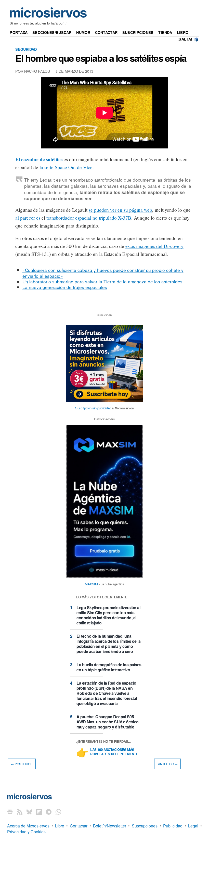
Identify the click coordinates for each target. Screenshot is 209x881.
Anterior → (167, 764)
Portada (19, 32)
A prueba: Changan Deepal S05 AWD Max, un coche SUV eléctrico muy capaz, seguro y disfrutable (107, 722)
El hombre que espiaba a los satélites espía (101, 58)
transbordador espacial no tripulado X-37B (88, 218)
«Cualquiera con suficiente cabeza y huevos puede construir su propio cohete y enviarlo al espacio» (103, 273)
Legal (193, 826)
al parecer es (27, 218)
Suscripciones (138, 32)
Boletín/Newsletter (109, 826)
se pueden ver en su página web (120, 210)
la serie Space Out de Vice (66, 167)
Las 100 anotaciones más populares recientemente (114, 752)
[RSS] (19, 811)
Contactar (106, 32)
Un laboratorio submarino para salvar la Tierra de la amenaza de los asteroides (102, 281)
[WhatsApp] (58, 811)
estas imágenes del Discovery (154, 246)
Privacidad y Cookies (26, 832)
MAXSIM (91, 584)
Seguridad (26, 49)
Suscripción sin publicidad (93, 408)
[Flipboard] (39, 811)
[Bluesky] (29, 811)
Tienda (165, 32)
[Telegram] (48, 811)
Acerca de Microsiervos (28, 826)
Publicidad (172, 826)
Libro (182, 32)
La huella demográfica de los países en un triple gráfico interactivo (108, 667)
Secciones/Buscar (52, 32)
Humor (83, 32)
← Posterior (22, 764)
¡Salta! (184, 39)
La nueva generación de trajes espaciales (64, 287)
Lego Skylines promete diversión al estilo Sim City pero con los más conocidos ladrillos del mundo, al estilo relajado (108, 615)
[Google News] (10, 811)
